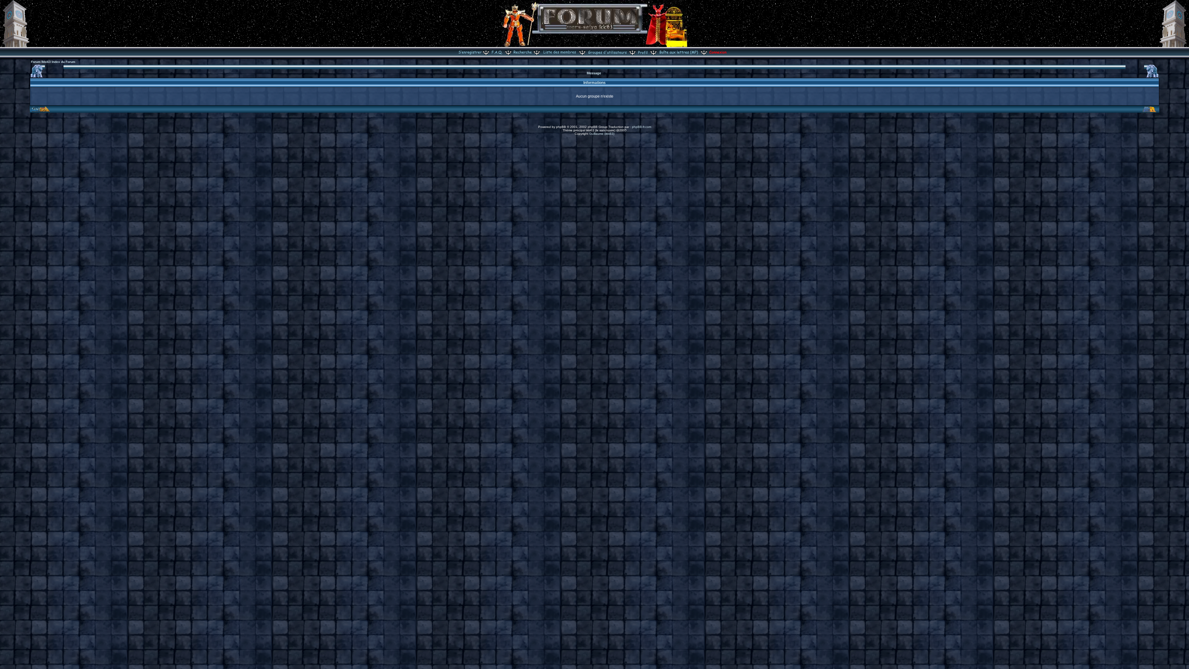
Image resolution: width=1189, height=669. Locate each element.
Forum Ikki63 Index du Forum (53, 61)
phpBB (561, 127)
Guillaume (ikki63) (601, 133)
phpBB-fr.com (641, 127)
